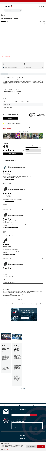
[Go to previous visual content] (22, 140)
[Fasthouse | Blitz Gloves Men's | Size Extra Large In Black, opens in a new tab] (5, 189)
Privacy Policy (6, 449)
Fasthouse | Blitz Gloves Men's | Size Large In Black (15, 215)
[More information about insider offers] (21, 67)
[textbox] (23, 284)
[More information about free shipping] (21, 63)
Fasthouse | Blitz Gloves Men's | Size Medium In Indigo (16, 167)
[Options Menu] (42, 183)
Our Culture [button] (23, 435)
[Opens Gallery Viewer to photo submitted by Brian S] (30, 136)
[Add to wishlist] (44, 24)
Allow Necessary (31, 446)
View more (23, 388)
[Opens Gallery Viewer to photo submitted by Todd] (6, 136)
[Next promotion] (38, 3)
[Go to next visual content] (24, 140)
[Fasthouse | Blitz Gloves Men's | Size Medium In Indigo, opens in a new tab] (5, 167)
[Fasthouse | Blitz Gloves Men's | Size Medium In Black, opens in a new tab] (5, 240)
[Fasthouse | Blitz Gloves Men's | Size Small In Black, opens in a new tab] (5, 264)
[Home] (6, 6)
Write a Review (12, 153)
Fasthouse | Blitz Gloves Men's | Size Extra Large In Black (16, 189)
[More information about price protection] (42, 67)
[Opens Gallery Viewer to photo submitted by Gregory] (42, 136)
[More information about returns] (42, 63)
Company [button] (22, 438)
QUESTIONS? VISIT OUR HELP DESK (19, 425)
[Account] (39, 6)
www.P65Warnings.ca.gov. (7, 128)
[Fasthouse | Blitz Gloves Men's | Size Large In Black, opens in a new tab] (5, 215)
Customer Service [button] (23, 432)
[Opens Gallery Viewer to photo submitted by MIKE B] (12, 136)
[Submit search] (20, 10)
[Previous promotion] (8, 3)
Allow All (41, 446)
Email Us (20, 427)
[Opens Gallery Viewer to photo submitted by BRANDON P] (18, 136)
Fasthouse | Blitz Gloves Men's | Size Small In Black (15, 264)
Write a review (10, 118)
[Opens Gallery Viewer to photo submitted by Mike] (36, 136)
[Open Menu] (2, 10)
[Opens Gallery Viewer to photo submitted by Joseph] (24, 136)
